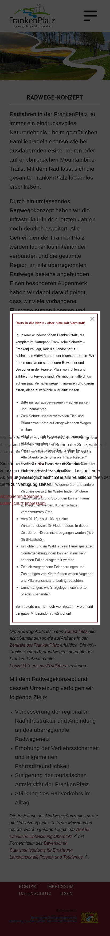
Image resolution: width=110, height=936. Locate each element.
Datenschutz (12, 503)
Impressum (35, 503)
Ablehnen (32, 496)
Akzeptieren (11, 496)
